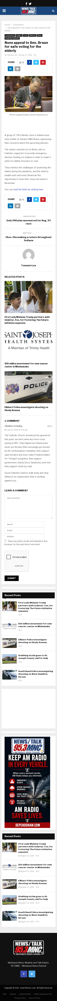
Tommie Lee (12, 55)
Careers (12, 994)
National (33, 35)
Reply (49, 426)
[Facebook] (23, 974)
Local (26, 35)
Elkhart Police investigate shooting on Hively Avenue (32, 641)
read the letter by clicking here (28, 189)
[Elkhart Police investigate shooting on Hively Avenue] (9, 643)
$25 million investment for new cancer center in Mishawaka (26, 365)
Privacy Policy (20, 998)
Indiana (19, 35)
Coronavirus (9, 35)
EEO (5, 994)
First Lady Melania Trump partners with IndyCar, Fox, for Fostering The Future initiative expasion (27, 320)
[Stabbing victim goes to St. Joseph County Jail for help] (9, 659)
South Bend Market (12, 38)
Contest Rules (25, 994)
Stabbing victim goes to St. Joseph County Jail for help (33, 656)
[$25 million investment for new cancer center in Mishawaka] (9, 627)
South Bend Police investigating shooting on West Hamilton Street (35, 674)
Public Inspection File (43, 994)
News (40, 35)
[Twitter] (32, 974)
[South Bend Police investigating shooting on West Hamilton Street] (9, 675)
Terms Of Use (34, 998)
